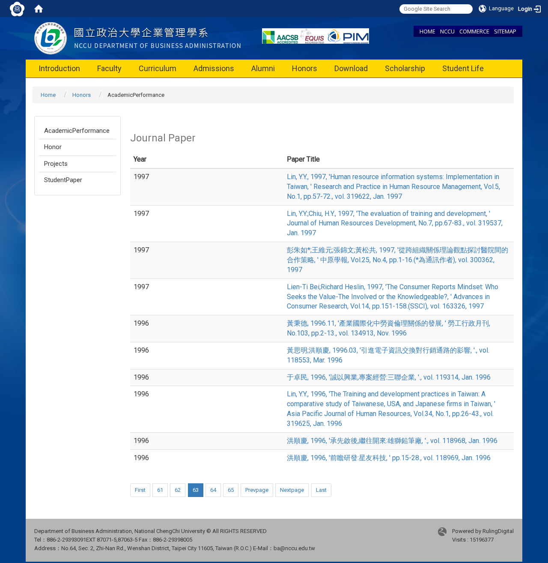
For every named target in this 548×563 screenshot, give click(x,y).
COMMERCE (474, 31)
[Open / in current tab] (137, 38)
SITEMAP (505, 31)
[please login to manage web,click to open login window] (17, 8)
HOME (427, 31)
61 (160, 490)
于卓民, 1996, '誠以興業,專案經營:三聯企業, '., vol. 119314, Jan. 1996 (389, 377)
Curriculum (157, 68)
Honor (53, 147)
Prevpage (256, 490)
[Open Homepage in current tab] (38, 8)
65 (231, 490)
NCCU (447, 31)
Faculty (109, 68)
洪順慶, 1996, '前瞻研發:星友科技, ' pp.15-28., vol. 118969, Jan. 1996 (389, 458)
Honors (304, 68)
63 (196, 490)
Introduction (59, 68)
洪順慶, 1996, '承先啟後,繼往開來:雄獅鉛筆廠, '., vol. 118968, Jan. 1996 (392, 441)
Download (351, 68)
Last (321, 490)
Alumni (263, 68)
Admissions (214, 68)
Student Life (463, 68)
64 (213, 490)
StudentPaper (63, 180)
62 (178, 490)
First (140, 490)
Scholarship (405, 68)
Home (48, 95)
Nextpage (292, 490)
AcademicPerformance (77, 131)
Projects (56, 164)
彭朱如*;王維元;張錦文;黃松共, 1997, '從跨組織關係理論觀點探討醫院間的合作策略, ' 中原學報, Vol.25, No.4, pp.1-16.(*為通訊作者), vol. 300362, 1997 (397, 260)
